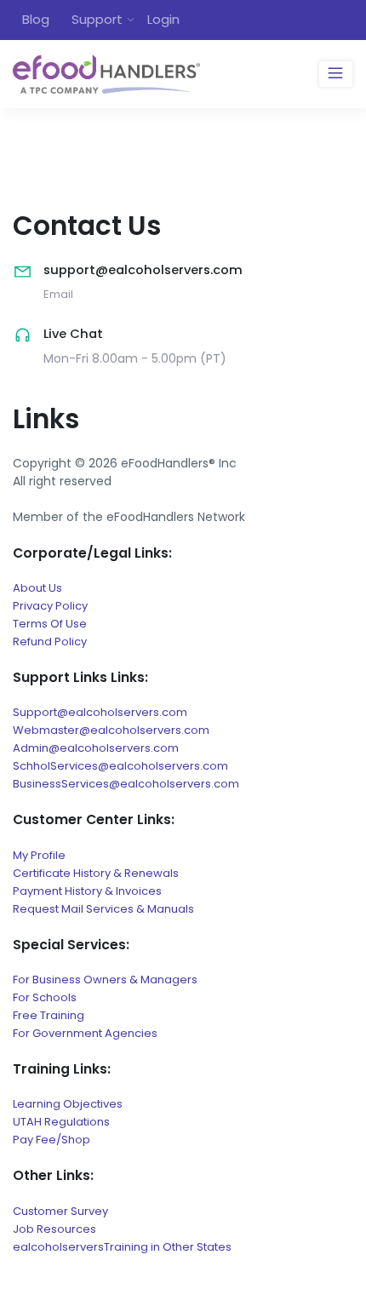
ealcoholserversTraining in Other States (122, 1247)
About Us (37, 588)
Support (97, 19)
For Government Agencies (85, 1033)
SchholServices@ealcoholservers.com (120, 766)
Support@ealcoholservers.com (100, 712)
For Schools (45, 997)
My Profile (39, 855)
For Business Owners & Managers (105, 979)
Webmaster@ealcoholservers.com (111, 730)
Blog (35, 19)
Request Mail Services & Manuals (103, 909)
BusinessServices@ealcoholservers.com (126, 784)
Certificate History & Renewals (96, 873)
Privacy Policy (50, 606)
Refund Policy (50, 641)
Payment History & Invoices (87, 891)
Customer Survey (60, 1211)
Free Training (48, 1015)
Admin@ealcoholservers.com (96, 748)
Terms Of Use (50, 624)
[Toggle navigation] (335, 74)
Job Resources (54, 1229)
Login (163, 19)
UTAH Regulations (61, 1122)
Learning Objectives (68, 1104)
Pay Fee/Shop (51, 1139)
